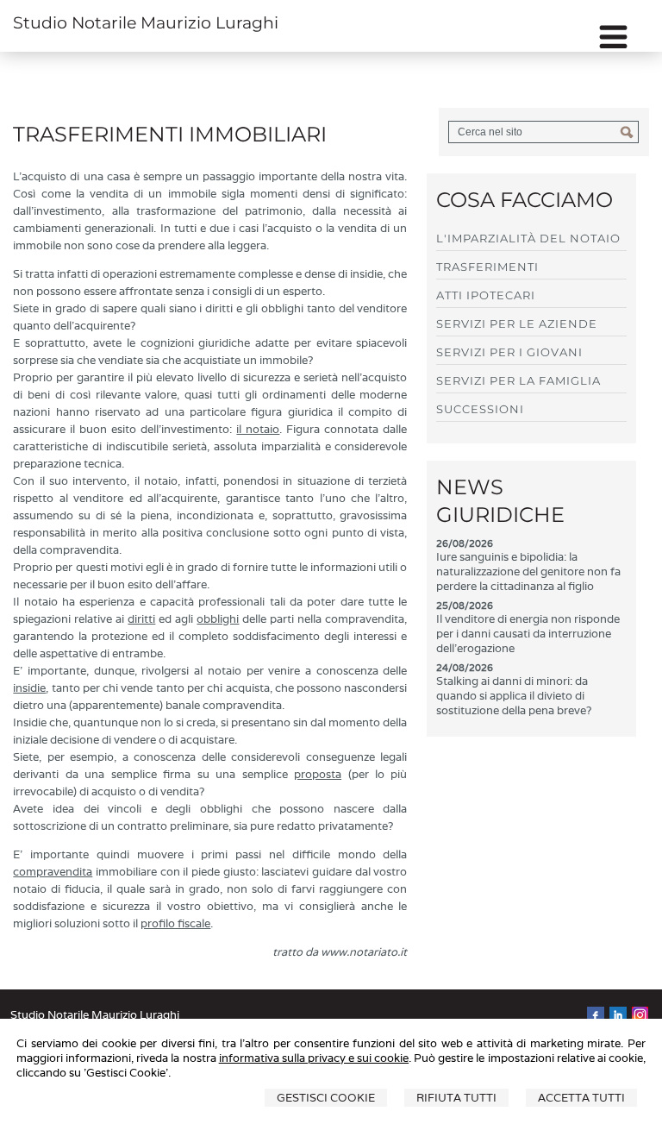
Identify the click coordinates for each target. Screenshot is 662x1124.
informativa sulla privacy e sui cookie (314, 1058)
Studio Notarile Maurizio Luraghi (145, 23)
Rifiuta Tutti (456, 1097)
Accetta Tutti (581, 1097)
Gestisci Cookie (326, 1097)
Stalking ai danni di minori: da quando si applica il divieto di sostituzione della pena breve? (513, 696)
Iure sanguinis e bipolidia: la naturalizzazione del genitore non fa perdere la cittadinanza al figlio (528, 571)
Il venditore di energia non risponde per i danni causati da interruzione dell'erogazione (528, 634)
